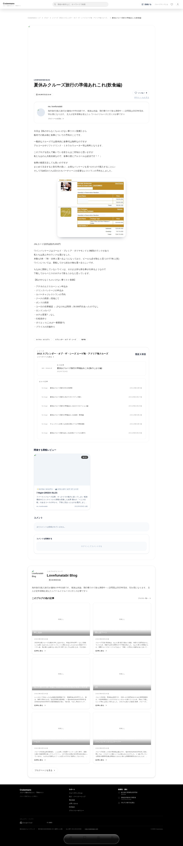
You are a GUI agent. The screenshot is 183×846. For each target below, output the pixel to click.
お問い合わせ (73, 803)
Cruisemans (8, 3)
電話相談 (72, 800)
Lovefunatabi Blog (42, 80)
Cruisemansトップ (34, 18)
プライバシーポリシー (76, 810)
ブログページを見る (43, 770)
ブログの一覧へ (143, 598)
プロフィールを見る (54, 119)
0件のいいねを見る (141, 97)
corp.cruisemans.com (91, 829)
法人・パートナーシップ (77, 796)
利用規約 (72, 807)
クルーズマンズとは (161, 4)
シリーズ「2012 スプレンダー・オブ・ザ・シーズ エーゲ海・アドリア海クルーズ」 (80, 18)
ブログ (46, 18)
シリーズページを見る (44, 357)
